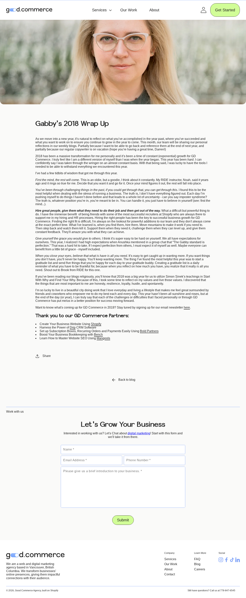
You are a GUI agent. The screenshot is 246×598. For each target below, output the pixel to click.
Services (170, 559)
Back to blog (126, 379)
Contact (169, 574)
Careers (199, 569)
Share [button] (46, 355)
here (187, 307)
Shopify (96, 324)
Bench (98, 334)
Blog (197, 564)
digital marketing (139, 433)
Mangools (103, 338)
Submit (123, 520)
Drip (73, 327)
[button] (100, 9)
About (168, 569)
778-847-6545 (227, 590)
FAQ (197, 559)
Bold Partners (149, 331)
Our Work (170, 564)
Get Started (225, 10)
